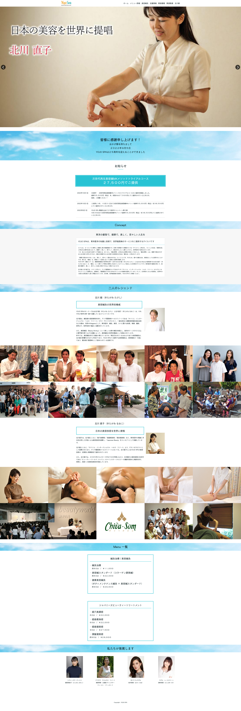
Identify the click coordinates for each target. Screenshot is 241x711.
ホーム (126, 3)
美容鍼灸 (145, 3)
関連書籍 (161, 3)
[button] (117, 125)
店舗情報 (153, 3)
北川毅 (177, 3)
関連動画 (169, 3)
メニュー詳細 (135, 3)
